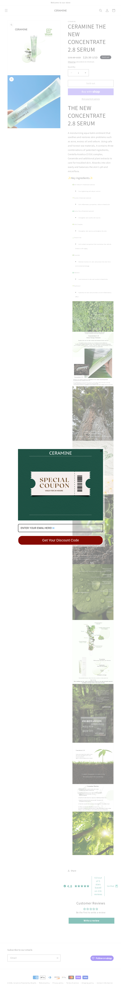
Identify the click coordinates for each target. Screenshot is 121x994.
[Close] (101, 450)
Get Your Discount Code (60, 540)
